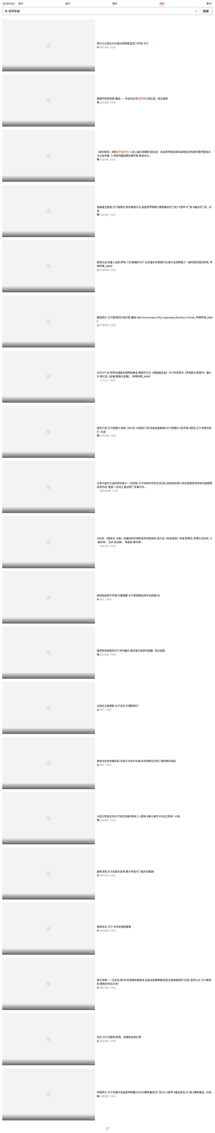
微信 (114, 3)
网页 (20, 3)
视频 (161, 3)
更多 (208, 3)
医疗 (67, 3)
